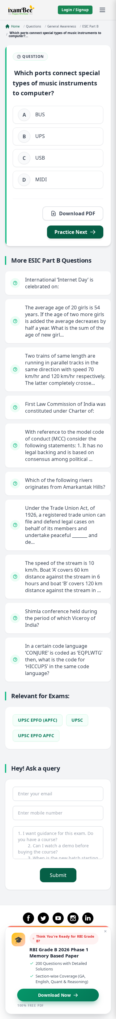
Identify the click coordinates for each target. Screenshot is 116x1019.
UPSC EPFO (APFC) (37, 720)
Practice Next (70, 232)
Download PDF (77, 213)
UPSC (77, 720)
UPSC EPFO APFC (36, 735)
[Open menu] (102, 10)
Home (15, 26)
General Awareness (61, 26)
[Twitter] (43, 918)
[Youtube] (58, 918)
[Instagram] (73, 918)
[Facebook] (28, 918)
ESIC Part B (90, 26)
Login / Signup (75, 9)
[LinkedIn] (87, 918)
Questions (33, 26)
